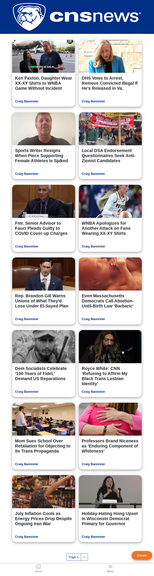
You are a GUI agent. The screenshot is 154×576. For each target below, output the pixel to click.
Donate (142, 555)
